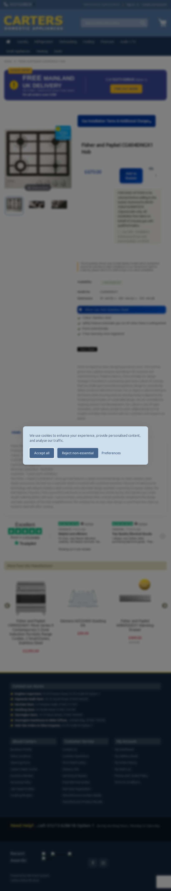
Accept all (41, 453)
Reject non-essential (78, 453)
